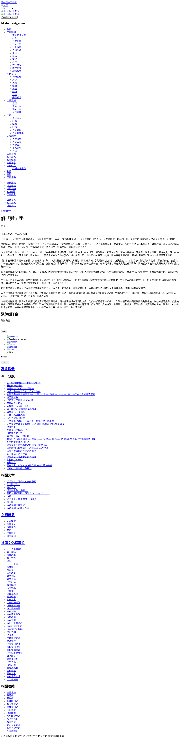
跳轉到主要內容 (9, 2)
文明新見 (11, 156)
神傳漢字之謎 (13, 638)
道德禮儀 (11, 617)
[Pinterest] (12, 347)
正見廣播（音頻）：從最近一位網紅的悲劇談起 (30, 421)
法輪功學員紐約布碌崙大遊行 (21, 450)
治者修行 (11, 635)
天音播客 (11, 194)
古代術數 (11, 670)
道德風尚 (11, 527)
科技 (14, 88)
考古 (14, 62)
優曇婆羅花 (12, 659)
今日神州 (16, 97)
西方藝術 (11, 596)
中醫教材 (11, 590)
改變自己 (11, 462)
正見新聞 (11, 32)
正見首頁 (11, 199)
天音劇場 (16, 130)
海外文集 (16, 109)
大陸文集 (16, 106)
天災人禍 (16, 142)
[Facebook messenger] (17, 339)
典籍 (14, 94)
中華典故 (11, 662)
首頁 (9, 29)
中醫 (14, 85)
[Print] (10, 352)
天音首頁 (16, 118)
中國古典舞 (12, 593)
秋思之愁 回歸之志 (16, 418)
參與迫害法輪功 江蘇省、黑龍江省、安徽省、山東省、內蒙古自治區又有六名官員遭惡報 (51, 439)
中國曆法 (11, 582)
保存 (4, 331)
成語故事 (11, 573)
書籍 (9, 174)
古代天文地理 (13, 676)
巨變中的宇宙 (19, 168)
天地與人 (16, 145)
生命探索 (11, 154)
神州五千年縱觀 (14, 623)
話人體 (10, 502)
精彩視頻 (16, 71)
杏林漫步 (11, 567)
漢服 (9, 561)
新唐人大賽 (12, 667)
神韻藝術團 (12, 731)
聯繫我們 (11, 188)
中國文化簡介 (13, 644)
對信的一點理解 (14, 385)
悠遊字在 (11, 641)
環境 (14, 53)
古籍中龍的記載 (14, 626)
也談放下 (11, 427)
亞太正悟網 (12, 704)
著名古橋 (11, 579)
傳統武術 (11, 664)
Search (4, 356)
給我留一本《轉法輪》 (18, 406)
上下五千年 (12, 564)
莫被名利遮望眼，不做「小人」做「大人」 (28, 493)
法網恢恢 (11, 710)
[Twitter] (11, 344)
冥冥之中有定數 (14, 549)
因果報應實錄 (13, 650)
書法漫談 (11, 585)
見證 (14, 103)
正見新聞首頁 (19, 35)
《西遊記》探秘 (14, 629)
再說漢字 (11, 487)
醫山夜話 (11, 552)
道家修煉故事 (13, 605)
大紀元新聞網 (13, 725)
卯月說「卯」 (13, 484)
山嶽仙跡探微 (13, 602)
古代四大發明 (13, 614)
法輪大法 (11, 692)
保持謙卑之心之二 (16, 433)
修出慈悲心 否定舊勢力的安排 (22, 409)
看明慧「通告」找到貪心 (19, 436)
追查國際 (11, 713)
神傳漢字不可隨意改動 (18, 508)
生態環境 (16, 148)
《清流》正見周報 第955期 (20, 400)
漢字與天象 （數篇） (17, 490)
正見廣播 (11, 177)
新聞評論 (16, 41)
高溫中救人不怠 (14, 403)
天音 (9, 115)
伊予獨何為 (12, 397)
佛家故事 (11, 599)
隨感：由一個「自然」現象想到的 (23, 391)
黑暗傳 (10, 570)
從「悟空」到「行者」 (18, 453)
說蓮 (9, 496)
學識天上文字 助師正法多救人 (22, 499)
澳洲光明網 (12, 707)
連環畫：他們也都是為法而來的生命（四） (28, 445)
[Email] (10, 349)
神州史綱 (11, 632)
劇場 (9, 171)
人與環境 (11, 136)
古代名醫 (11, 611)
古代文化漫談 (13, 647)
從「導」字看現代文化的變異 (21, 481)
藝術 (14, 56)
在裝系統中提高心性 (17, 430)
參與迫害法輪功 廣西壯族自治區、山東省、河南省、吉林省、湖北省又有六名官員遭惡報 (51, 394)
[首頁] (4, 5)
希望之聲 (11, 722)
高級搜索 (8, 369)
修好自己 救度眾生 (16, 412)
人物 (14, 82)
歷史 (14, 80)
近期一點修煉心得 (16, 415)
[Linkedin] (12, 342)
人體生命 (16, 50)
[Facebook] (12, 336)
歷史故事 (11, 673)
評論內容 (5, 320)
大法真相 (11, 100)
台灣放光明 (12, 719)
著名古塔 (11, 576)
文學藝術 (11, 159)
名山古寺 (11, 558)
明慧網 (10, 695)
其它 (14, 151)
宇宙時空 (11, 165)
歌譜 (14, 127)
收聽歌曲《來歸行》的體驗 (20, 388)
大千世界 (16, 65)
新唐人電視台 (13, 728)
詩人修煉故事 (13, 608)
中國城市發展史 (14, 653)
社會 (14, 38)
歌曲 (14, 121)
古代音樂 (11, 620)
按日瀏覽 (11, 182)
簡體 (8, 211)
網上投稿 (11, 185)
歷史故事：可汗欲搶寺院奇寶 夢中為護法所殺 (29, 465)
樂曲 (14, 124)
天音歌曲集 (18, 133)
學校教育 (11, 533)
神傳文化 (11, 74)
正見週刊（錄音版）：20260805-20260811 (27, 448)
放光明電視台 (13, 716)
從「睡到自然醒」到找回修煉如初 (23, 382)
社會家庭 (11, 521)
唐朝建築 (11, 656)
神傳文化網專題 (13, 543)
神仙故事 (11, 555)
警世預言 (11, 162)
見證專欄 (16, 112)
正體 (3, 211)
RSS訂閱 (11, 191)
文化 (14, 59)
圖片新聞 (16, 68)
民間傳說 (11, 588)
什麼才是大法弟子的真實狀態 (21, 456)
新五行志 (16, 47)
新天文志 (16, 44)
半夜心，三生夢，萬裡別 (19, 468)
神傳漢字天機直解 (16, 505)
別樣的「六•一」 (15, 459)
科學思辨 (11, 536)
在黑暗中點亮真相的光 (18, 442)
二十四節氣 (12, 679)
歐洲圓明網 (12, 701)
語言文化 (11, 205)
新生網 (10, 698)
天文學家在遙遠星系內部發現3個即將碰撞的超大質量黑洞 (35, 424)
